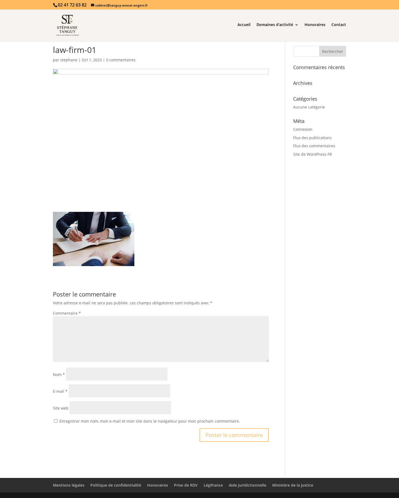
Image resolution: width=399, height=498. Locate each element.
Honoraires (315, 25)
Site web (60, 408)
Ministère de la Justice (292, 485)
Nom (59, 374)
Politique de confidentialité (115, 485)
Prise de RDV (186, 485)
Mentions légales (68, 485)
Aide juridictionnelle (247, 485)
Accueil (244, 25)
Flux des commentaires (314, 145)
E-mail (60, 391)
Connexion (302, 129)
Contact (338, 25)
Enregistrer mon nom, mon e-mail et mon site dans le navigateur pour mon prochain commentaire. (149, 421)
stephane (68, 59)
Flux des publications (312, 137)
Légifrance (213, 485)
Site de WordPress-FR (312, 154)
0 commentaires (120, 59)
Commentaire (67, 313)
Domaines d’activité (274, 25)
